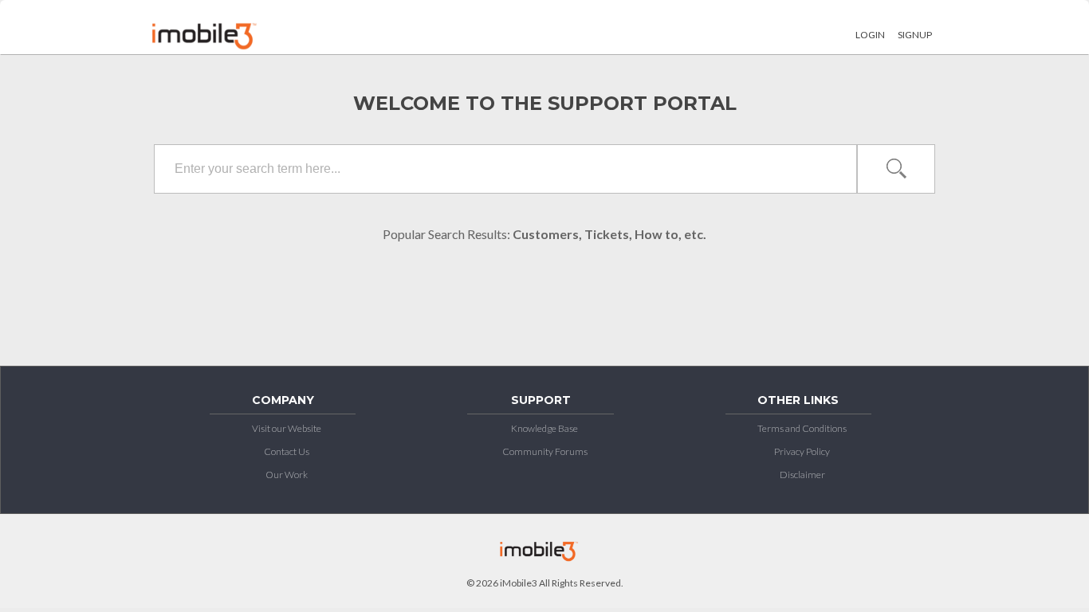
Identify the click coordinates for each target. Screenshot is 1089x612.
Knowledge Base (544, 428)
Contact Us (286, 451)
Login (870, 35)
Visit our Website (286, 428)
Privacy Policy (802, 451)
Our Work (286, 475)
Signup (915, 35)
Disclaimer (802, 475)
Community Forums (545, 451)
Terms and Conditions (802, 428)
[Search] (895, 169)
